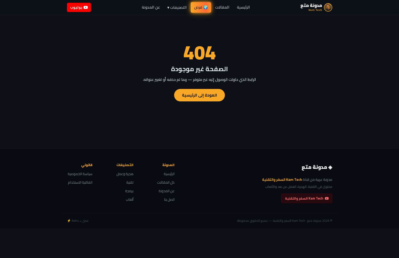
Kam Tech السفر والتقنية (304, 198)
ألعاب (129, 200)
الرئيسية (243, 7)
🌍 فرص (201, 7)
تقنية (129, 182)
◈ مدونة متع (317, 167)
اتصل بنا (169, 200)
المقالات (222, 7)
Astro (75, 221)
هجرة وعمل (124, 174)
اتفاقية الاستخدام (80, 182)
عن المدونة (151, 7)
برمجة (129, 191)
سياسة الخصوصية (80, 174)
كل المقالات (166, 182)
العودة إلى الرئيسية (199, 95)
